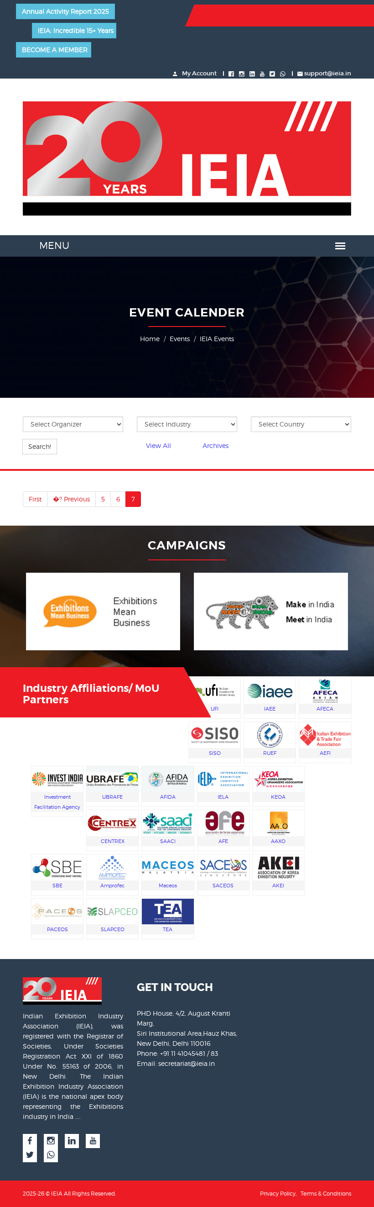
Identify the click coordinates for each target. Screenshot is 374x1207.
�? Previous (71, 499)
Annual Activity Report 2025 (65, 11)
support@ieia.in (327, 73)
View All (158, 445)
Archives (216, 445)
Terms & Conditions (326, 1193)
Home (150, 339)
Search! (39, 446)
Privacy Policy (278, 1193)
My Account (199, 73)
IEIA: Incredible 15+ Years (76, 30)
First (35, 499)
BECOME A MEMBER (55, 49)
